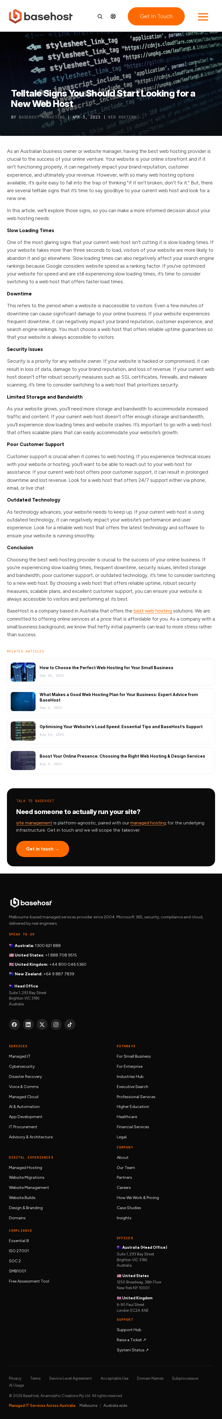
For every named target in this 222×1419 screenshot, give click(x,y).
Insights (124, 1218)
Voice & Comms (24, 1086)
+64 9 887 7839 (58, 974)
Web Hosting (122, 117)
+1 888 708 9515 (61, 955)
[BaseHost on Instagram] (56, 1024)
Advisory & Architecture (31, 1137)
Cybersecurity (22, 1066)
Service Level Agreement (70, 1378)
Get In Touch (156, 16)
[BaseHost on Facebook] (14, 1024)
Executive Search (132, 1086)
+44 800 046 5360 (67, 964)
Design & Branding (26, 1207)
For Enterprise (130, 1066)
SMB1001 (17, 1271)
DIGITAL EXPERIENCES (31, 1157)
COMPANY (125, 1147)
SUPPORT (125, 1320)
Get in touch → (42, 849)
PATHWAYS (126, 1046)
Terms (35, 1378)
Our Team (126, 1167)
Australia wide (115, 1405)
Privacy (15, 1378)
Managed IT (20, 1056)
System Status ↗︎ (133, 1350)
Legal (122, 1137)
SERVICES (18, 1046)
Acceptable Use (114, 1378)
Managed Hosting (25, 1167)
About (123, 1157)
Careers (124, 1187)
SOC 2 (15, 1261)
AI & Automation (24, 1106)
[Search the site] (100, 16)
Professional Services (136, 1096)
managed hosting (148, 823)
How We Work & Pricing (138, 1197)
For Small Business (134, 1056)
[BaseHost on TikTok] (69, 1024)
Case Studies (129, 1207)
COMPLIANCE (20, 1231)
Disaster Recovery (25, 1076)
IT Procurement (23, 1126)
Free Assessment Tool (29, 1281)
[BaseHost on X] (42, 1024)
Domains (17, 1218)
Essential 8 (19, 1240)
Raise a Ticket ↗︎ (131, 1339)
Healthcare (127, 1116)
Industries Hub (130, 1076)
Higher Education (133, 1106)
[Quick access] (113, 16)
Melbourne (88, 1405)
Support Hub (129, 1329)
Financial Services (133, 1126)
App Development (25, 1116)
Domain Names (150, 1378)
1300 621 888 (48, 945)
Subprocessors (185, 1378)
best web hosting (153, 611)
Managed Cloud (23, 1096)
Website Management (29, 1187)
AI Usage (16, 1385)
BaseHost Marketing (42, 117)
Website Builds (22, 1197)
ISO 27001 (19, 1250)
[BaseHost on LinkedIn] (28, 1024)
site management (34, 823)
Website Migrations (27, 1177)
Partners (124, 1177)
